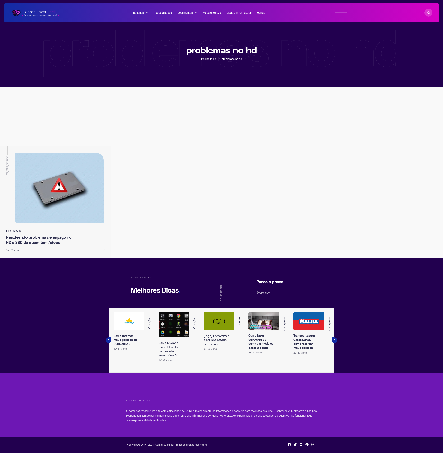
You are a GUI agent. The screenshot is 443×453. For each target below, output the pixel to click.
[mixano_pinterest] (307, 445)
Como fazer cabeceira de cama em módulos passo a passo (260, 341)
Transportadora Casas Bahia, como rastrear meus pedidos (304, 342)
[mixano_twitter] (295, 445)
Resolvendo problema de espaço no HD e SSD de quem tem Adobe (38, 240)
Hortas (261, 12)
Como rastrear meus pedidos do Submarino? (125, 340)
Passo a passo (163, 12)
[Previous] (108, 340)
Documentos (185, 12)
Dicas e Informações (239, 12)
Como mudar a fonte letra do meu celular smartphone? (168, 349)
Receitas (138, 12)
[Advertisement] (221, 120)
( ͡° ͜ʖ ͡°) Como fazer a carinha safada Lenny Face (216, 340)
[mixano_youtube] (301, 445)
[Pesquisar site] (428, 13)
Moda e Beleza (212, 12)
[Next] (334, 340)
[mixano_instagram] (312, 445)
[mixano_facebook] (289, 445)
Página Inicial (209, 59)
